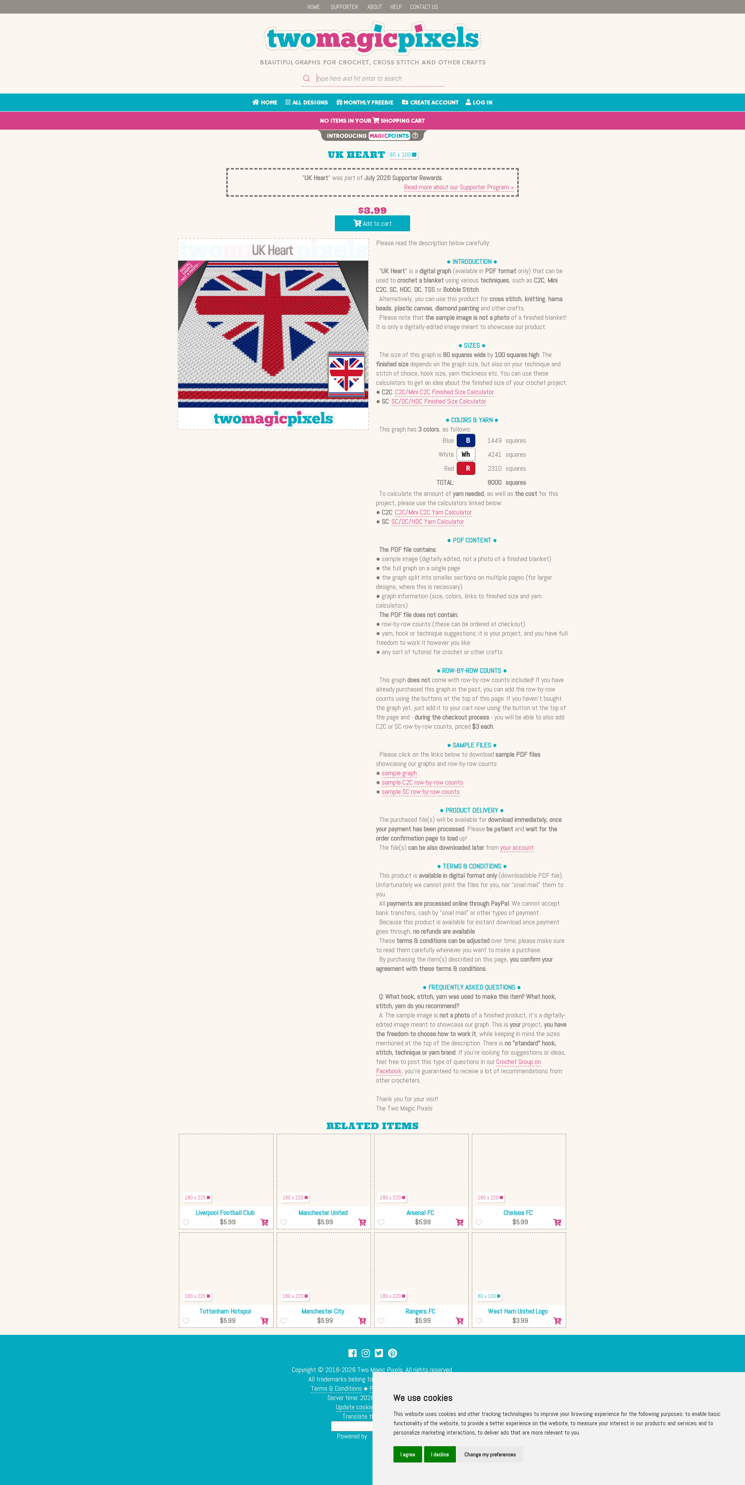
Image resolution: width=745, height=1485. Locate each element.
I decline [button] (440, 1454)
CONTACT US (424, 6)
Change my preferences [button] (490, 1454)
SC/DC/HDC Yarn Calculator (428, 521)
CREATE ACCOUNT (433, 103)
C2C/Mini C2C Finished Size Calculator (444, 391)
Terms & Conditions (336, 1388)
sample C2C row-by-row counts (422, 782)
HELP (396, 6)
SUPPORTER (344, 6)
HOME (313, 6)
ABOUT (374, 6)
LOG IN (481, 103)
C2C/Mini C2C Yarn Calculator (433, 512)
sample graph (399, 772)
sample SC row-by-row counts (421, 791)
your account (517, 847)
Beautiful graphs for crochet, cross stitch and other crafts (373, 62)
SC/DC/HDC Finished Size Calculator (439, 401)
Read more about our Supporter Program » (459, 186)
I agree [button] (407, 1454)
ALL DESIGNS (309, 103)
